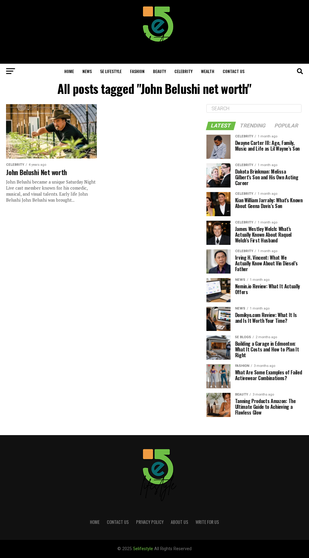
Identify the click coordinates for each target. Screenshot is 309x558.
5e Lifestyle (111, 71)
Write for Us (207, 522)
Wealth (207, 71)
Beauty (159, 71)
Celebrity (183, 71)
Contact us (233, 71)
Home (69, 71)
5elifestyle (143, 548)
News (87, 71)
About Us (179, 522)
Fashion (137, 71)
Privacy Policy (150, 522)
